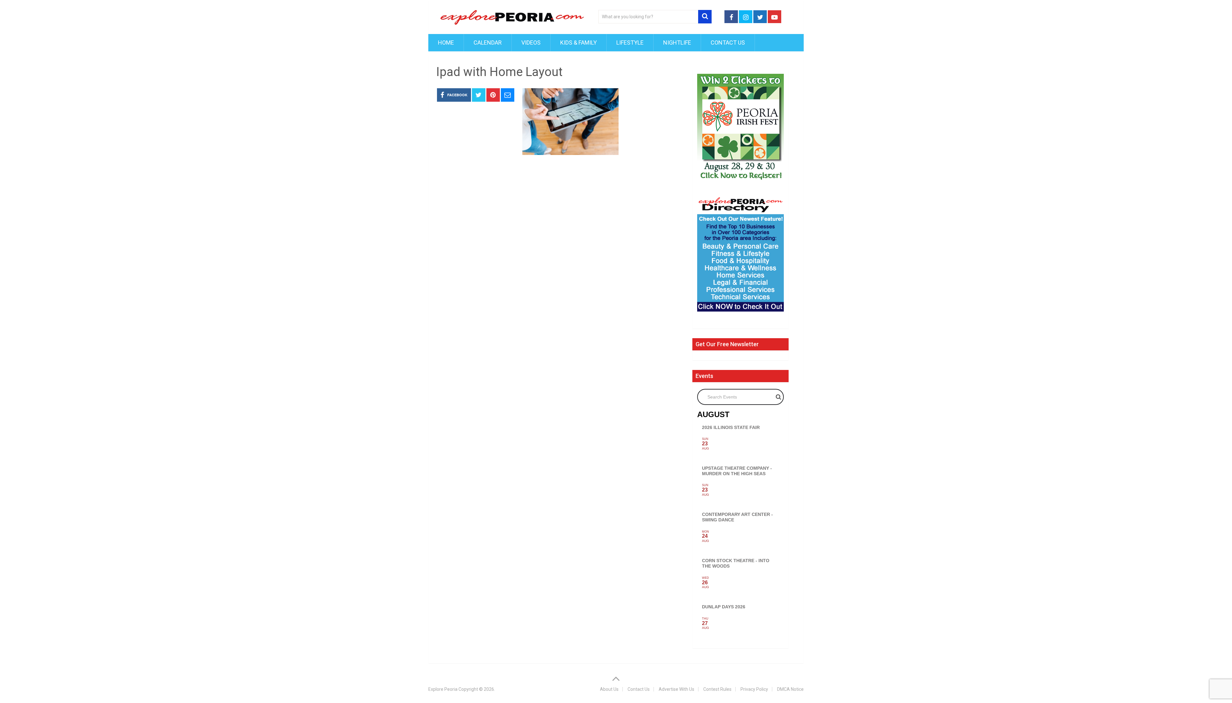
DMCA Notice (790, 689)
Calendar (488, 42)
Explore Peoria (443, 689)
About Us (609, 689)
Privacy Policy (754, 689)
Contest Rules (717, 689)
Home (446, 42)
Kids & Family (578, 42)
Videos (531, 42)
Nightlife (677, 42)
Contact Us (728, 42)
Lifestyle (630, 42)
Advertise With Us (676, 689)
